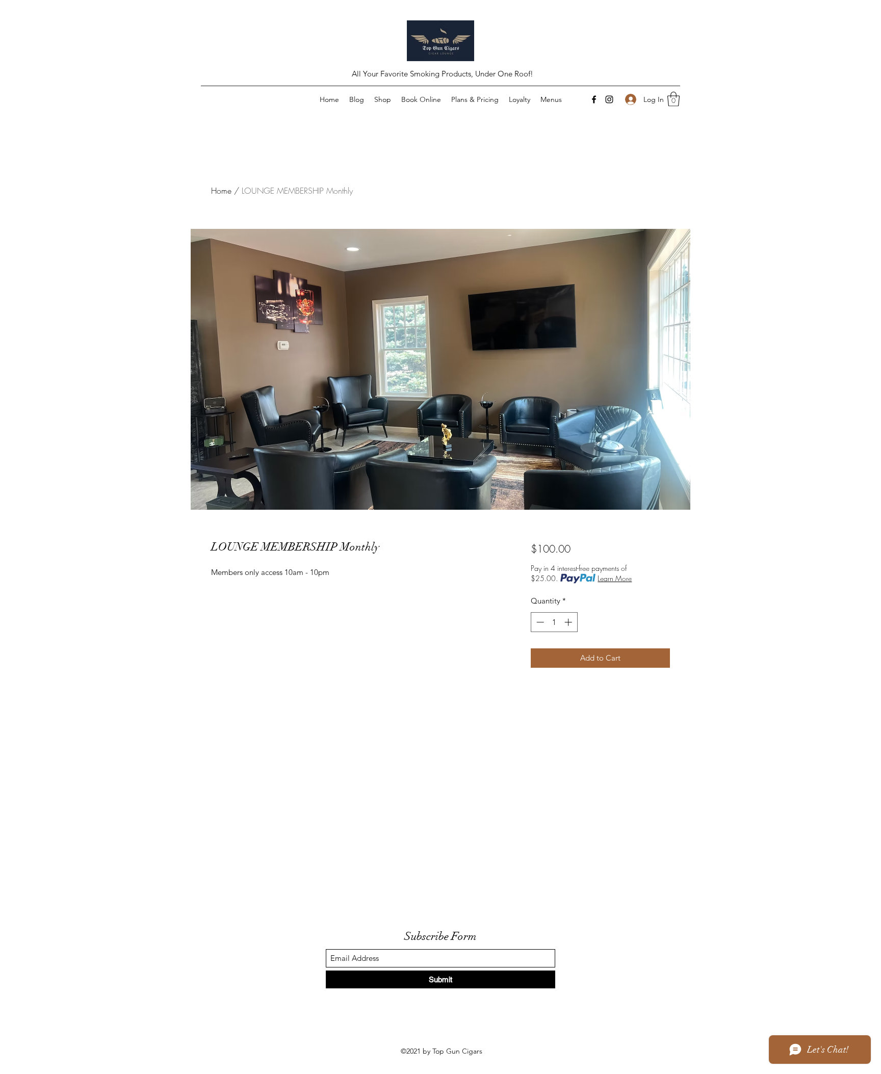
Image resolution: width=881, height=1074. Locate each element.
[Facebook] (594, 99)
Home (221, 190)
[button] (673, 99)
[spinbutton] (554, 622)
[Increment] (569, 622)
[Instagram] (609, 99)
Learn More (615, 578)
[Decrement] (539, 622)
